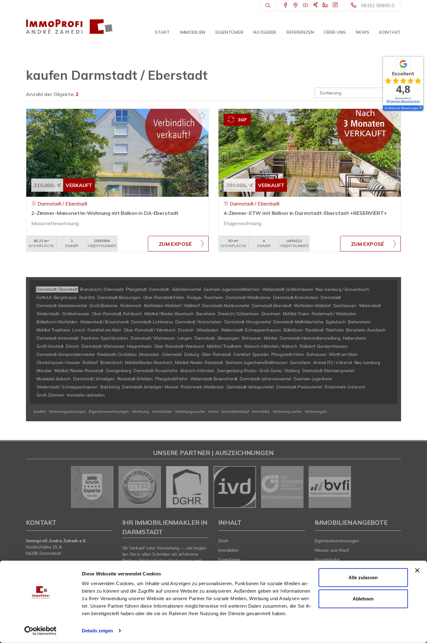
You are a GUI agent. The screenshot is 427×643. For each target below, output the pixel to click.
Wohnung (140, 411)
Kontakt (390, 32)
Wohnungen (316, 411)
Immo (213, 411)
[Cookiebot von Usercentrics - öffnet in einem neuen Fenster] (40, 630)
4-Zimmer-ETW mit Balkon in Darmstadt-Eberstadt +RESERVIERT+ (305, 213)
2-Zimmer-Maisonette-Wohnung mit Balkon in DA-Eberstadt (104, 213)
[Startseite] (69, 26)
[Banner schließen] (417, 570)
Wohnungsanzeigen (67, 411)
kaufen (40, 411)
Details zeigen (97, 630)
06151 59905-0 (377, 5)
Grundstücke (327, 559)
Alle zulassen (363, 577)
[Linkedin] (325, 5)
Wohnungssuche (190, 411)
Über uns (335, 32)
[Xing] (315, 5)
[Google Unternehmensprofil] (295, 5)
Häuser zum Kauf (331, 550)
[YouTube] (305, 5)
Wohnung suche (287, 411)
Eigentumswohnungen (109, 411)
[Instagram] (335, 5)
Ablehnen (363, 598)
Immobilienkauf (235, 411)
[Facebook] (285, 5)
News (362, 32)
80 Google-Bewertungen (403, 101)
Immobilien (192, 32)
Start (162, 32)
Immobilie (261, 411)
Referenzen (300, 32)
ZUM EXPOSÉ (175, 244)
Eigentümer (229, 32)
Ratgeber (264, 32)
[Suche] (267, 5)
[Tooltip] (420, 108)
